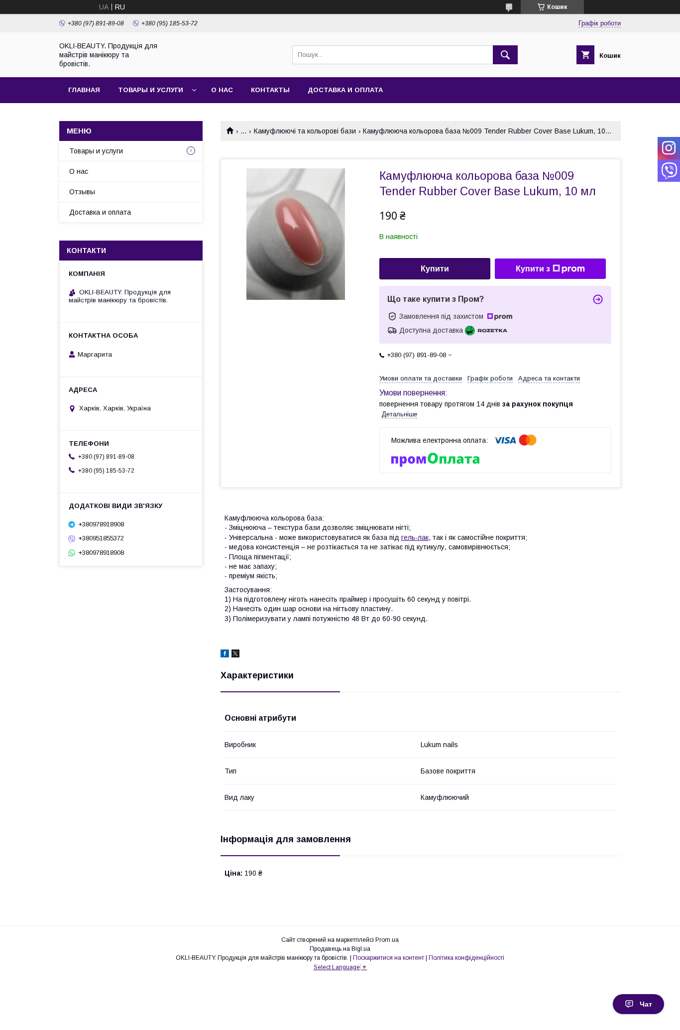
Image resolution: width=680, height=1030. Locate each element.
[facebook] (225, 655)
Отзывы (82, 192)
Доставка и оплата (345, 90)
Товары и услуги (150, 90)
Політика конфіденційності (466, 957)
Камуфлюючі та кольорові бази (305, 131)
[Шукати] (505, 54)
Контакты (270, 90)
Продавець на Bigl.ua (340, 948)
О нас (222, 90)
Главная (84, 90)
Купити (435, 268)
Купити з (533, 268)
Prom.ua (387, 939)
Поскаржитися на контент (388, 957)
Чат (646, 1004)
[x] (235, 655)
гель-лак (415, 537)
